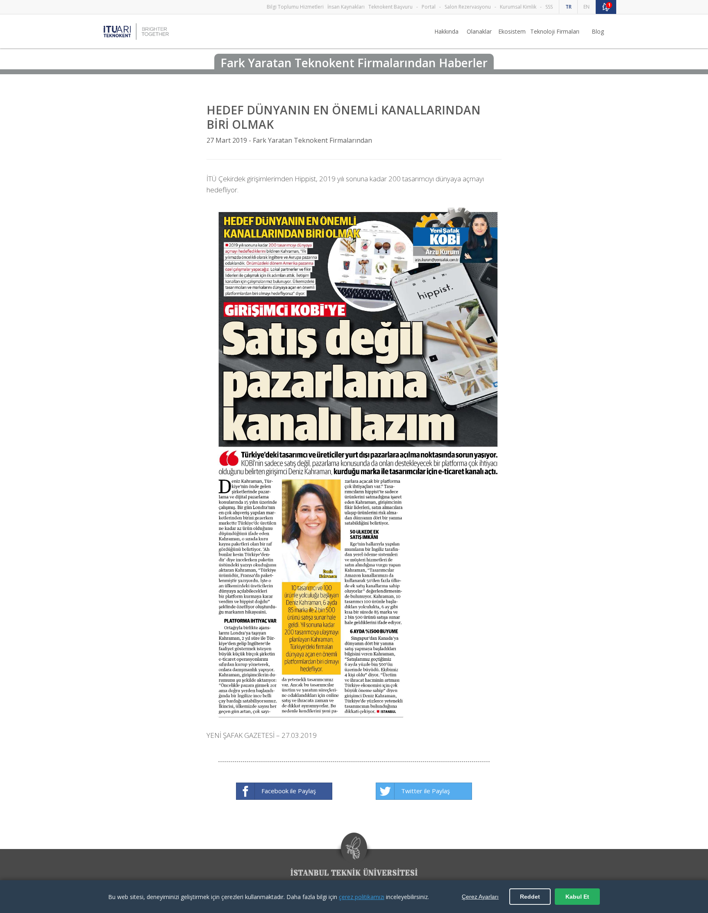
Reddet (530, 896)
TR (568, 6)
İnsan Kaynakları (346, 6)
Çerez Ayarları (480, 896)
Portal (429, 6)
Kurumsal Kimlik (518, 6)
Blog (598, 31)
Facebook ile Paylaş (288, 791)
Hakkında (446, 31)
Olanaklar (479, 31)
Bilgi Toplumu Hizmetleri (295, 6)
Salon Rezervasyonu (468, 6)
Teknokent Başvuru (390, 6)
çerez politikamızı (361, 897)
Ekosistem (512, 31)
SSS (549, 6)
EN (586, 6)
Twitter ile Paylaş (425, 791)
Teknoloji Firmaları (554, 31)
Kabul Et (577, 896)
